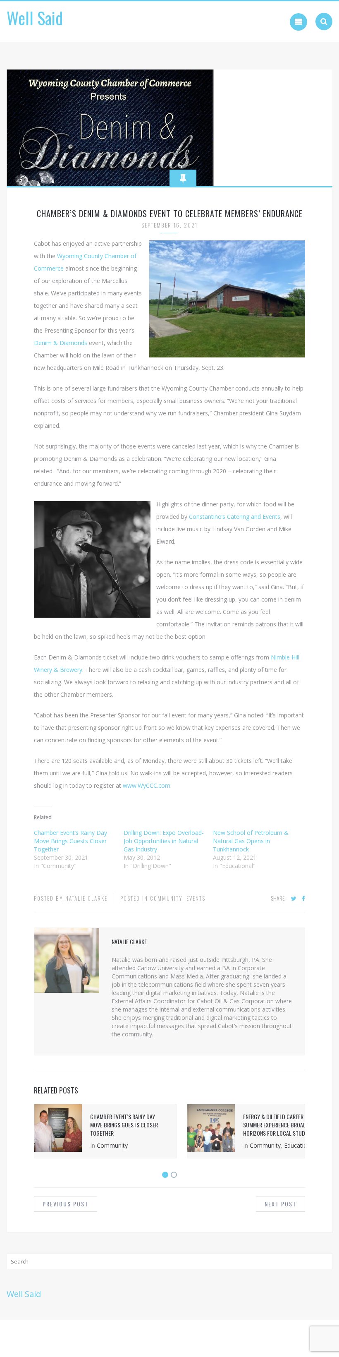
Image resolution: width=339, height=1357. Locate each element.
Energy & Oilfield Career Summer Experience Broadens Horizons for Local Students (279, 1124)
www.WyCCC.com (146, 785)
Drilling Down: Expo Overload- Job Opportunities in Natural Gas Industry (164, 841)
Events (195, 898)
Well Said (35, 17)
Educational (299, 1145)
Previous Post (65, 1203)
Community (166, 898)
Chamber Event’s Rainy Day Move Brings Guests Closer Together (70, 841)
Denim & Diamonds (60, 343)
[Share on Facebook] (303, 898)
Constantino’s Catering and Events (234, 516)
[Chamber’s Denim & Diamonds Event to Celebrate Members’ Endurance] (110, 127)
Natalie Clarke (86, 898)
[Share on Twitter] (293, 898)
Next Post (280, 1203)
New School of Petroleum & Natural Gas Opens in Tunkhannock (251, 841)
